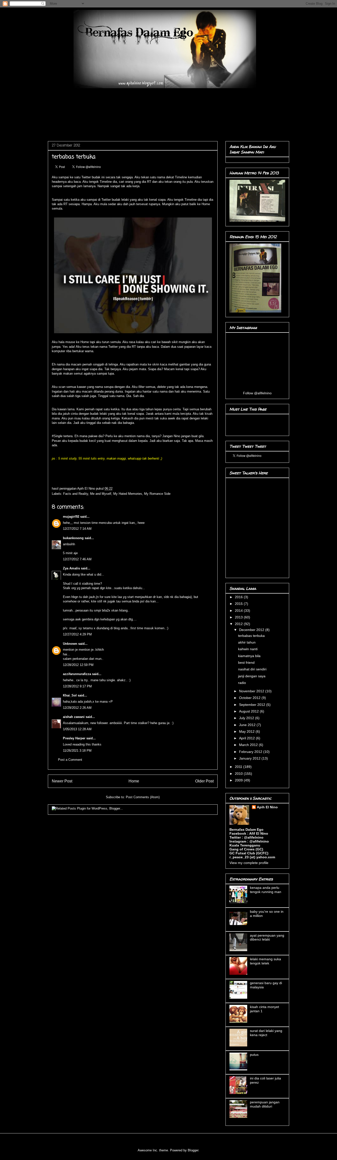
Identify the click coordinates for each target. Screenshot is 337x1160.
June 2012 (248, 725)
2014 (239, 611)
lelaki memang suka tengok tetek (265, 961)
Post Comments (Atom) (143, 797)
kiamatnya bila (249, 656)
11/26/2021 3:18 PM (77, 750)
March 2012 (249, 745)
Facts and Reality (75, 494)
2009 (239, 780)
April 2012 (247, 738)
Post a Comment (70, 760)
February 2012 (251, 752)
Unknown (70, 644)
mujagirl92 (71, 516)
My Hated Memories (127, 494)
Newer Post (62, 781)
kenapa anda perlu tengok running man (265, 890)
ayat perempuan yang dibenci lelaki (267, 937)
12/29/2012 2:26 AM (77, 708)
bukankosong (73, 538)
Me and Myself (100, 494)
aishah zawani (74, 717)
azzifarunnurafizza (77, 674)
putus (254, 1055)
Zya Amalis (71, 568)
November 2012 (252, 691)
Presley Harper (74, 738)
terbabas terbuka (251, 636)
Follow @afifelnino (257, 393)
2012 (239, 624)
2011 (239, 767)
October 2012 (250, 698)
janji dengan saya (251, 676)
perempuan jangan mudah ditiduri (265, 1104)
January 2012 (250, 758)
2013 (239, 617)
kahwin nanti (248, 649)
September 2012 (252, 705)
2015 (239, 604)
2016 (239, 597)
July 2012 (247, 718)
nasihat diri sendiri (252, 669)
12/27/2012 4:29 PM (77, 634)
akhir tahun (247, 642)
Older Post (204, 781)
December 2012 (252, 630)
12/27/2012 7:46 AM (77, 559)
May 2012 (247, 731)
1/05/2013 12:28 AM (77, 729)
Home (134, 781)
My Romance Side (157, 494)
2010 (239, 774)
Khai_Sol (70, 695)
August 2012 (249, 711)
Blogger (193, 1150)
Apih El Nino (86, 488)
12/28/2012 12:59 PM (78, 665)
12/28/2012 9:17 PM (77, 686)
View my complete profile (248, 863)
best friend (246, 662)
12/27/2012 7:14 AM (77, 528)
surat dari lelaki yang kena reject (266, 1033)
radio (242, 683)
